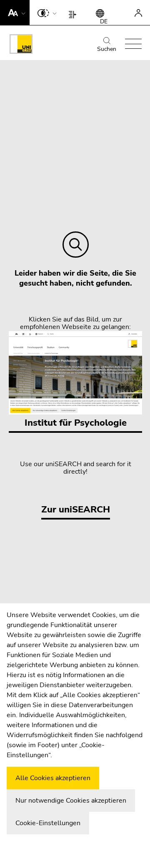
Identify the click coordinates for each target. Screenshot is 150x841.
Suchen (106, 49)
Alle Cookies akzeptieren (52, 778)
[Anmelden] (138, 12)
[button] (15, 12)
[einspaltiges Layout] (74, 12)
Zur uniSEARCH (75, 509)
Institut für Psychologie (76, 423)
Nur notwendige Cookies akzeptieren (70, 800)
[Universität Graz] (21, 45)
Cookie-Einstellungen (47, 823)
